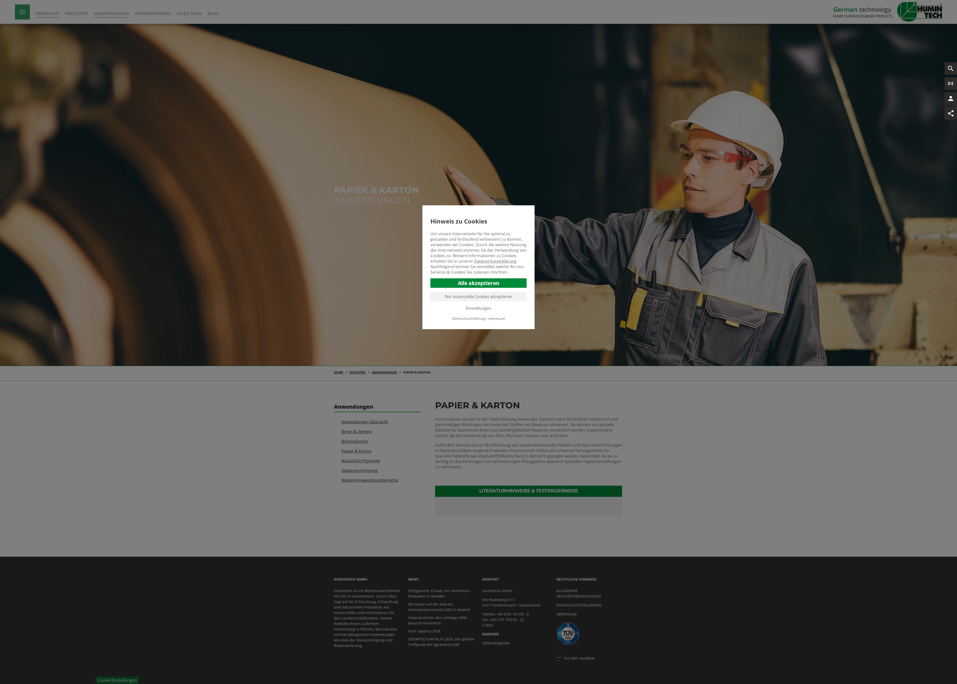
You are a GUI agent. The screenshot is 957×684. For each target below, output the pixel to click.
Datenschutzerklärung (495, 261)
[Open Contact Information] (951, 98)
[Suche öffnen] (951, 68)
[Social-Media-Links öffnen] (951, 113)
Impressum (496, 318)
